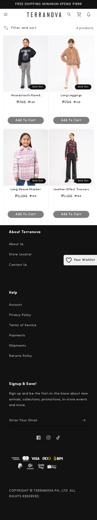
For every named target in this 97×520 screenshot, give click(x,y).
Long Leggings (71, 95)
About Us (16, 244)
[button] (6, 15)
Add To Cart (26, 120)
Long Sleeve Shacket (26, 189)
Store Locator (20, 254)
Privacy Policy (20, 315)
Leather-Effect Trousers (71, 189)
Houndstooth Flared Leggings (25, 96)
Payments (17, 335)
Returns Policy (20, 356)
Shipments (17, 345)
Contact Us (18, 265)
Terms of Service (23, 325)
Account (15, 305)
